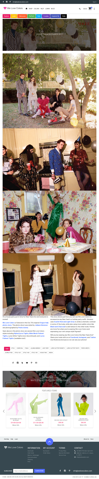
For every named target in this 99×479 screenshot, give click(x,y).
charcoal (20, 348)
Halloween (22, 16)
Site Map (6, 439)
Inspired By (55, 16)
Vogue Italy (43, 352)
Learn (14, 16)
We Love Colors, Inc (15, 477)
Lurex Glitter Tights (73, 348)
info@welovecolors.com (20, 2)
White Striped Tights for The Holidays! (49, 380)
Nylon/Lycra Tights (21, 333)
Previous (3, 411)
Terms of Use (62, 455)
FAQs (29, 461)
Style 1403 (26, 352)
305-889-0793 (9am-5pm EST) (84, 451)
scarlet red (9, 352)
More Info (15, 425)
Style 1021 (18, 352)
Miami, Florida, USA (91, 477)
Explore (6, 16)
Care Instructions (32, 457)
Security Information (64, 453)
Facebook (74, 337)
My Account (46, 451)
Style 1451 (35, 352)
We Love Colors (9, 323)
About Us (86, 439)
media (51, 352)
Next (96, 411)
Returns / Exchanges (33, 455)
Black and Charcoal (57, 327)
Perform (31, 16)
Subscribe (8, 471)
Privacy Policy (62, 451)
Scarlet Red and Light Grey (64, 322)
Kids (38, 16)
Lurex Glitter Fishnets (58, 348)
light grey (45, 348)
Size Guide (30, 451)
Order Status (46, 453)
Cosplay (46, 16)
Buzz (92, 439)
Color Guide (31, 453)
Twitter (93, 337)
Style (63, 16)
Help (12, 439)
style (7, 349)
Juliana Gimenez (41, 325)
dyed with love (77, 477)
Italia (26, 348)
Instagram (83, 337)
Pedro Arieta (23, 328)
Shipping (30, 459)
